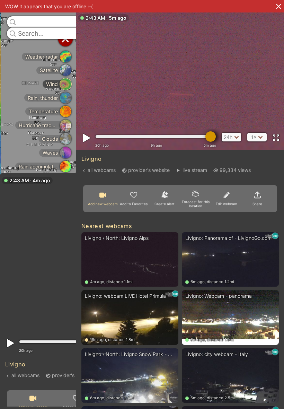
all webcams (25, 375)
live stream (195, 170)
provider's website (73, 375)
